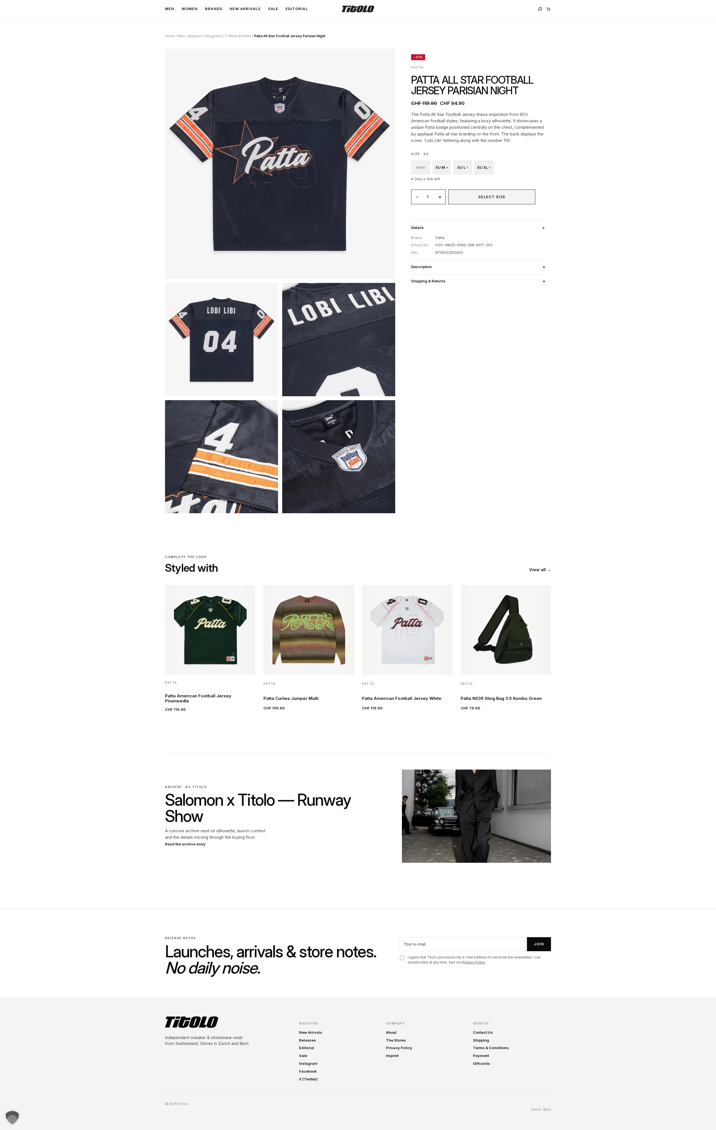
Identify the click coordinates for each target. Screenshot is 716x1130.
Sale (303, 1055)
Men (181, 36)
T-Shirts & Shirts (238, 36)
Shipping (481, 1040)
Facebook (308, 1071)
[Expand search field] (540, 9)
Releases (307, 1040)
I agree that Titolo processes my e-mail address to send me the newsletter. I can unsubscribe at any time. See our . (474, 959)
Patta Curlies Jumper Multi (291, 698)
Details (417, 227)
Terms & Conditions (491, 1047)
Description (421, 266)
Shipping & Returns (428, 281)
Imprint (392, 1055)
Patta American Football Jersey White (401, 698)
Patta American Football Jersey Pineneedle (198, 698)
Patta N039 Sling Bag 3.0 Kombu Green (501, 698)
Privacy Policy (473, 962)
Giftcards (481, 1063)
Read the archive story (185, 844)
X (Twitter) (308, 1079)
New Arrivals (310, 1032)
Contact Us (483, 1032)
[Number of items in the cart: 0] (548, 9)
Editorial (306, 1047)
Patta (417, 67)
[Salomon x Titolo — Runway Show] (476, 816)
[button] (12, 1117)
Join (539, 944)
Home (170, 36)
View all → (540, 569)
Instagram (308, 1063)
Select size (491, 196)
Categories (213, 36)
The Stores (396, 1040)
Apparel (194, 36)
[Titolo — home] (191, 1022)
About (391, 1032)
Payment (481, 1055)
